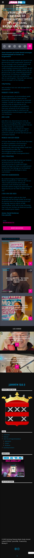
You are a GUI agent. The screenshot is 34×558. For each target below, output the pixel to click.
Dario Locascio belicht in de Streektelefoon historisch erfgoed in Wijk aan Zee (17, 338)
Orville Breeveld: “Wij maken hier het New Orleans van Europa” (17, 280)
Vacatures (7, 445)
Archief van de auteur (17, 228)
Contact (7, 443)
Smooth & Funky (26, 10)
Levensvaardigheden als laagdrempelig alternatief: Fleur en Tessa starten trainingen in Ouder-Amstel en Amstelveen (17, 252)
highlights (6, 10)
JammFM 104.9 (17, 385)
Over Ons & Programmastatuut (12, 439)
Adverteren (8, 441)
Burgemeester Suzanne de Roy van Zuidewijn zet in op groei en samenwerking (17, 360)
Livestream (7, 434)
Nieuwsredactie (21, 33)
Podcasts (6, 437)
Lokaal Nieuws (15, 10)
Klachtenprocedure (9, 447)
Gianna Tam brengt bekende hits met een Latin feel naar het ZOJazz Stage (17, 307)
